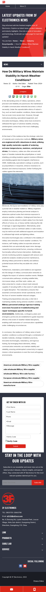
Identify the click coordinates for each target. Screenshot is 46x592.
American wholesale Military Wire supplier (22, 365)
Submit (15, 446)
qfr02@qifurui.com (15, 516)
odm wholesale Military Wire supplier (19, 369)
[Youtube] (25, 566)
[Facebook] (20, 566)
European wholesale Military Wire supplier (22, 378)
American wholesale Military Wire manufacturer (18, 384)
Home (8, 6)
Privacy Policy (38, 581)
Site (28, 86)
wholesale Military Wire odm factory (19, 374)
